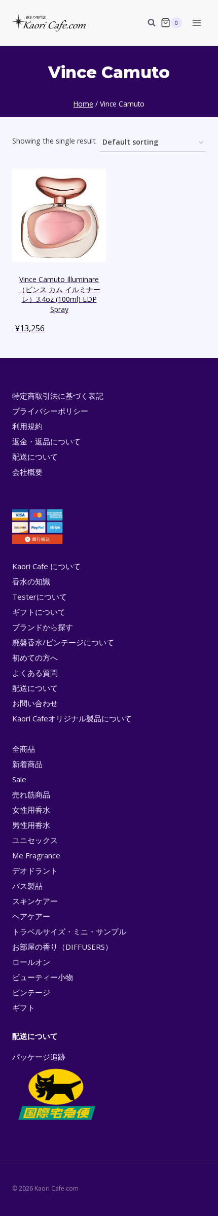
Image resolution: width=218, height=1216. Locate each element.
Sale (19, 779)
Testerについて (39, 597)
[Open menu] (196, 22)
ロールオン (31, 962)
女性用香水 (31, 810)
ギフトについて (38, 612)
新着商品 (27, 764)
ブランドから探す (42, 627)
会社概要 (27, 472)
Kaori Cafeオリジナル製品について (72, 718)
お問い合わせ (35, 703)
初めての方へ (35, 657)
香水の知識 (31, 581)
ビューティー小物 (42, 977)
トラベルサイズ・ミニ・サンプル (69, 931)
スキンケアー (35, 901)
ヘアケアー (31, 916)
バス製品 (27, 886)
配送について (35, 456)
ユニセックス (35, 840)
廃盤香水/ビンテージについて (63, 642)
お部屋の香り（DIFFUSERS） (62, 947)
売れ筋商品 (31, 794)
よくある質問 (35, 673)
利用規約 (27, 426)
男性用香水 (31, 825)
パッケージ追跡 (38, 1057)
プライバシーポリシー (50, 411)
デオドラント (35, 870)
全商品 (23, 749)
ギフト (23, 1007)
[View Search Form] (146, 23)
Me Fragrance (36, 855)
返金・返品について (46, 441)
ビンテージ (31, 992)
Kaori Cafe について (46, 566)
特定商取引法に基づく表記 (57, 396)
